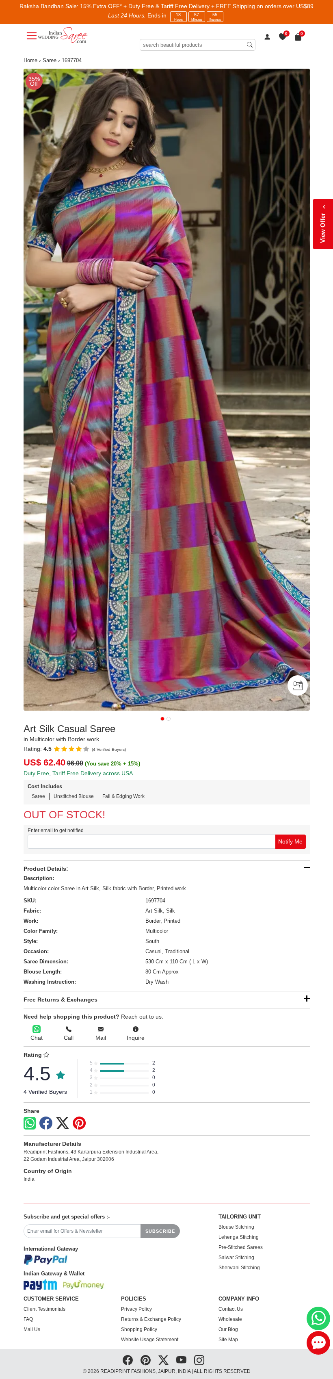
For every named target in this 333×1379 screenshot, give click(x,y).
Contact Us (230, 1309)
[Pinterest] (79, 1123)
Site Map (228, 1339)
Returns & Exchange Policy (151, 1319)
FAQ (28, 1319)
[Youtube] (181, 1360)
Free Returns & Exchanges (60, 999)
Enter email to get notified (56, 830)
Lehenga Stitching (238, 1237)
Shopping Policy (139, 1329)
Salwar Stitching (236, 1257)
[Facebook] (45, 1123)
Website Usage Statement (149, 1339)
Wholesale (230, 1319)
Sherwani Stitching (239, 1268)
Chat (36, 1037)
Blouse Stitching (236, 1227)
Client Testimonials (44, 1309)
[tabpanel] (167, 390)
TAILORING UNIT (239, 1217)
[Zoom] (167, 390)
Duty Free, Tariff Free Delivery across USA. (79, 773)
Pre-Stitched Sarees (240, 1247)
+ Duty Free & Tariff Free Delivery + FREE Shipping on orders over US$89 (218, 6)
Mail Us (32, 1329)
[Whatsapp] (30, 1123)
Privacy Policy (136, 1309)
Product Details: (46, 868)
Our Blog (228, 1329)
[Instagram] (199, 1360)
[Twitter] (62, 1123)
